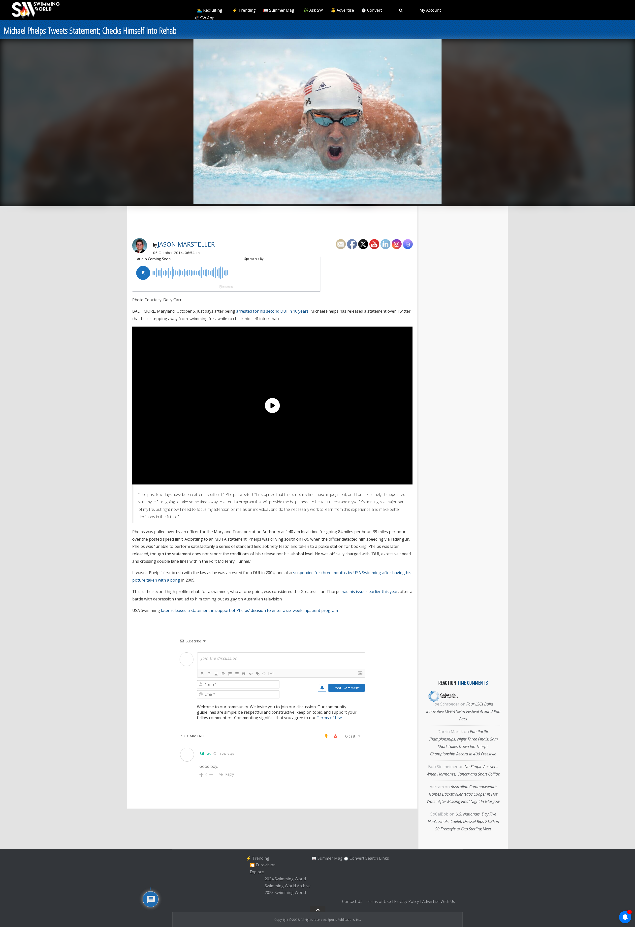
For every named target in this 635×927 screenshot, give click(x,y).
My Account (430, 10)
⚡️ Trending (244, 10)
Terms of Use (329, 717)
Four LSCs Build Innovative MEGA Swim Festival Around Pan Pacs (463, 711)
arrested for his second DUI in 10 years (272, 311)
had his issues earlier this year (370, 591)
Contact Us (352, 901)
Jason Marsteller (186, 244)
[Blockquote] (243, 674)
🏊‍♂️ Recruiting (209, 10)
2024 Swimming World (285, 879)
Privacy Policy (406, 901)
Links (384, 858)
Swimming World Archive (288, 886)
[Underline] (216, 674)
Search (371, 858)
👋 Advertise (342, 10)
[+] (271, 673)
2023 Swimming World (285, 892)
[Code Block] (250, 674)
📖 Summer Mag (278, 10)
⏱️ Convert (371, 10)
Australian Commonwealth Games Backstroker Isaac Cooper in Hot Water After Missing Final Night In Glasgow (463, 794)
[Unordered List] (236, 674)
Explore (257, 872)
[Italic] (209, 674)
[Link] (257, 674)
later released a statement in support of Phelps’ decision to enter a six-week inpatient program (249, 610)
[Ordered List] (229, 674)
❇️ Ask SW (313, 10)
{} (264, 673)
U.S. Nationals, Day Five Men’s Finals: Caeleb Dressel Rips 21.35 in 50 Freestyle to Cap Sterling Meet (463, 821)
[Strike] (223, 674)
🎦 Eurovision (263, 865)
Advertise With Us (438, 901)
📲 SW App (204, 18)
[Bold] (202, 674)
